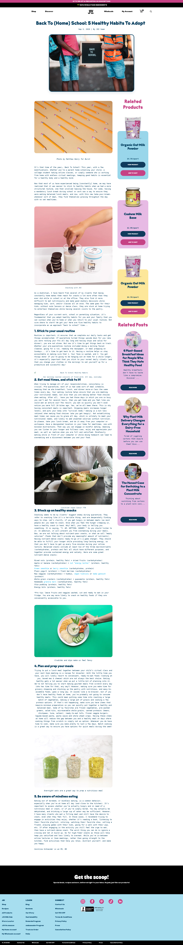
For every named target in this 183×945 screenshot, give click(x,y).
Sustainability (31, 917)
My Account (127, 11)
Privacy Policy (61, 921)
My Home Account (9, 930)
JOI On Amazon (8, 925)
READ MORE (133, 387)
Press (57, 925)
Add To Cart (133, 173)
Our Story (30, 913)
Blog (27, 904)
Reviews (29, 909)
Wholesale (108, 11)
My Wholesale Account (11, 934)
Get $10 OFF (60, 913)
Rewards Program (33, 921)
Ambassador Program (35, 925)
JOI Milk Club (7, 917)
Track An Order (32, 930)
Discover (49, 11)
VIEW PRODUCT (133, 164)
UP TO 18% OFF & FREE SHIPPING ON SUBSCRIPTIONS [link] (91, 1)
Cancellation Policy (63, 930)
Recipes (5, 909)
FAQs (28, 934)
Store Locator (8, 921)
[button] (141, 11)
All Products (7, 913)
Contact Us (60, 904)
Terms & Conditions (63, 917)
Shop (33, 11)
